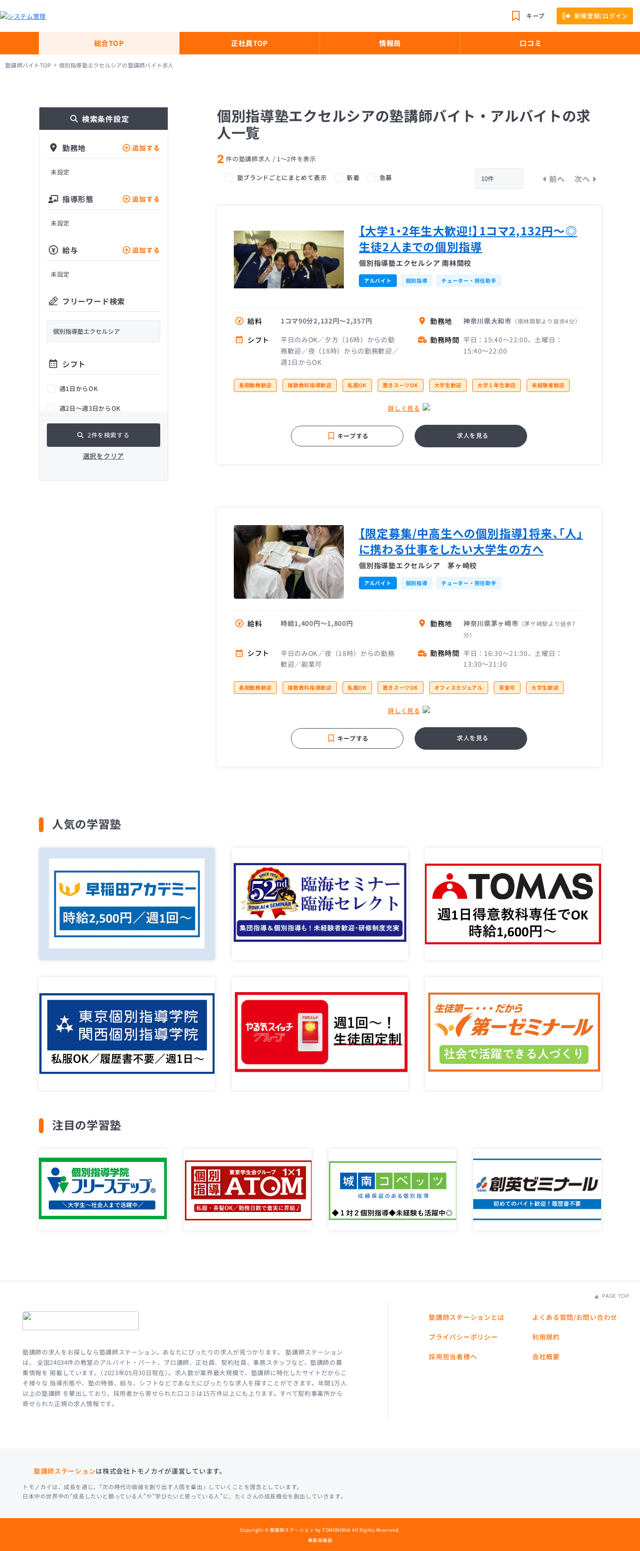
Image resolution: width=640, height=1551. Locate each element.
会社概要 (546, 1356)
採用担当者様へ (453, 1356)
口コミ (531, 43)
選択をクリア (103, 455)
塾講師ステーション (65, 1471)
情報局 (390, 43)
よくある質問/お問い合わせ (575, 1317)
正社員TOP (249, 43)
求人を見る (473, 435)
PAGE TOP (615, 1296)
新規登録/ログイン (601, 15)
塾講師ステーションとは (467, 1317)
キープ (535, 15)
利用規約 (546, 1336)
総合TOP (109, 43)
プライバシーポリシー (463, 1336)
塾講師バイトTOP (28, 65)
